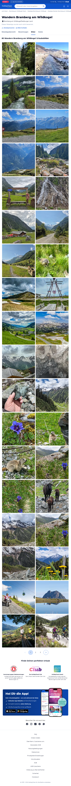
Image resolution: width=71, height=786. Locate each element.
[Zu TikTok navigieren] (35, 724)
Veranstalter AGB (35, 745)
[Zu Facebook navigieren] (27, 724)
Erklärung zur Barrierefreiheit (36, 770)
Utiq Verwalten (35, 759)
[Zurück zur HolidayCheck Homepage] (7, 6)
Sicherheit (35, 773)
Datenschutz (35, 752)
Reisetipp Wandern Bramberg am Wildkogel (59, 11)
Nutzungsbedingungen (35, 748)
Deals (5, 1)
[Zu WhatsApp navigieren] (43, 724)
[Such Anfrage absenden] (44, 6)
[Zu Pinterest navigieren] (39, 724)
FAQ (35, 734)
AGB (35, 763)
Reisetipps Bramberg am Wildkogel (37, 11)
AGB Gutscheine (36, 766)
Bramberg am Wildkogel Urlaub (17, 11)
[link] (64, 6)
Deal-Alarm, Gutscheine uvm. (35, 741)
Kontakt (52, 1)
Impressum (35, 777)
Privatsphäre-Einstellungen (35, 755)
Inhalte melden (35, 738)
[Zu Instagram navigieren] (31, 724)
